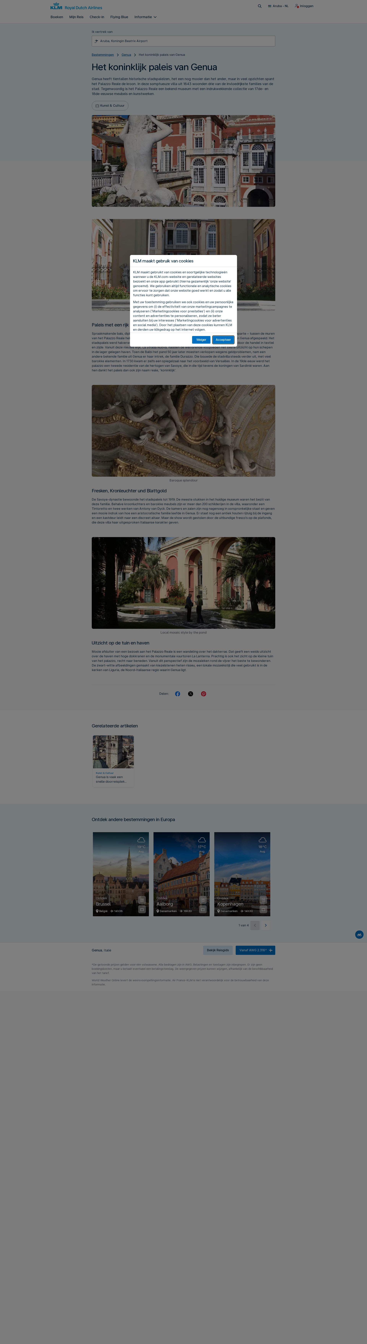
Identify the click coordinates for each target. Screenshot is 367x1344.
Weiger (201, 340)
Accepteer (223, 340)
